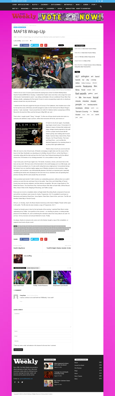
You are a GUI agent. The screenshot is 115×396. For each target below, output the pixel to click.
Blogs (76, 370)
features (16, 227)
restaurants (92, 105)
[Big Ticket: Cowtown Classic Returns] (48, 383)
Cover (14, 4)
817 (77, 76)
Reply (21, 301)
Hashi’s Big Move (19, 248)
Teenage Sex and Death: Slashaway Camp (61, 372)
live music (48, 227)
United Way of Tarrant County (21, 234)
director (95, 83)
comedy (93, 80)
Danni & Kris (29, 226)
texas (96, 111)
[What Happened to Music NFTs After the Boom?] (48, 366)
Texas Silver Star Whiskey (46, 231)
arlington (85, 76)
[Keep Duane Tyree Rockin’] (62, 277)
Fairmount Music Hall (60, 226)
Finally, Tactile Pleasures (40, 285)
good (96, 93)
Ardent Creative (48, 394)
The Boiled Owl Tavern (59, 231)
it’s (76, 97)
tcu (91, 111)
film (95, 86)
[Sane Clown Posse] (23, 277)
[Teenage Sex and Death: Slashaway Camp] (48, 374)
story (97, 108)
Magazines (24, 8)
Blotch (34, 4)
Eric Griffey (18, 40)
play (85, 104)
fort (94, 90)
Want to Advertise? (83, 8)
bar (83, 80)
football (89, 90)
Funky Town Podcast (32, 227)
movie (78, 101)
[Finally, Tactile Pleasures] (42, 277)
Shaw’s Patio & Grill (19, 231)
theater (77, 115)
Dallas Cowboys (86, 83)
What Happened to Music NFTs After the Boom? (61, 364)
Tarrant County (81, 111)
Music (78, 4)
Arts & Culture (23, 4)
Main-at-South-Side (61, 227)
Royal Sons (65, 229)
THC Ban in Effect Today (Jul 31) (87, 56)
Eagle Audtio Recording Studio (40, 226)
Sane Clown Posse (19, 285)
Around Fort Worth (79, 365)
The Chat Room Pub (18, 232)
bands (23, 226)
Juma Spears (41, 227)
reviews (79, 108)
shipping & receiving (29, 231)
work (92, 114)
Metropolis (68, 4)
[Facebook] (96, 1)
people (78, 104)
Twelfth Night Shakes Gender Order (59, 248)
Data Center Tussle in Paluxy (89, 48)
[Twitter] (102, 1)
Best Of (15, 8)
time (88, 114)
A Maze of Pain (86, 60)
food (83, 90)
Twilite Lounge (51, 232)
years (81, 117)
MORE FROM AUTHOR (33, 268)
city (87, 80)
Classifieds (50, 8)
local (53, 227)
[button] (101, 7)
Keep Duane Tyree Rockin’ (60, 285)
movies (86, 101)
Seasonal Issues (37, 8)
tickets (83, 114)
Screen (85, 4)
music (68, 227)
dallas (77, 83)
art (92, 76)
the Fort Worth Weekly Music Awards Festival (36, 232)
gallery (90, 93)
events (51, 226)
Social (60, 8)
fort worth (23, 227)
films (77, 90)
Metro (76, 379)
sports (92, 108)
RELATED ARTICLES (20, 268)
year (76, 117)
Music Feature (22, 27)
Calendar (44, 4)
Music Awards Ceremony (20, 229)
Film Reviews (78, 368)
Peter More (49, 229)
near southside (30, 229)
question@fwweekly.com (26, 378)
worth (97, 114)
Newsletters (70, 8)
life (80, 97)
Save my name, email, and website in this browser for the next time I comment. (35, 345)
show (37, 231)
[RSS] (99, 1)
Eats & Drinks (56, 4)
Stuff (93, 4)
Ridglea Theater (58, 229)
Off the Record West (41, 229)
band (19, 226)
